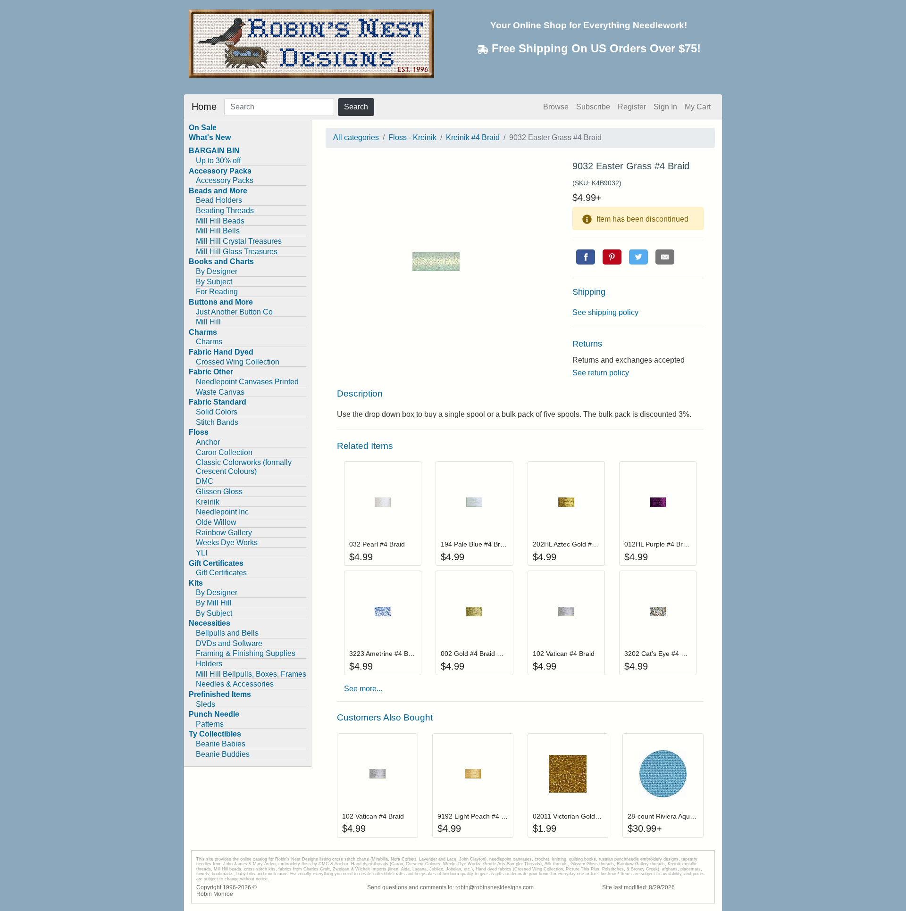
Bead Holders (219, 200)
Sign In (665, 107)
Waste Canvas (220, 392)
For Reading (217, 292)
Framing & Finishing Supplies (245, 653)
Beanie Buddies (223, 754)
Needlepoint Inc (222, 512)
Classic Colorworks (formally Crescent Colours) (244, 466)
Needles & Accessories (235, 684)
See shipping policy (605, 312)
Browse (556, 107)
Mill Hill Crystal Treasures (239, 241)
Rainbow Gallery (224, 533)
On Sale (203, 128)
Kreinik (207, 502)
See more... (363, 689)
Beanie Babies (220, 744)
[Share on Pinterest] (612, 257)
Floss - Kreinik (412, 137)
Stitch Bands (217, 422)
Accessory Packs (224, 180)
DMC (204, 481)
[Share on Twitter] (638, 257)
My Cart (698, 107)
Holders (209, 664)
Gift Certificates (221, 573)
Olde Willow (216, 522)
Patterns (210, 724)
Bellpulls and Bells (227, 633)
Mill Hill (208, 322)
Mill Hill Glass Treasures (236, 252)
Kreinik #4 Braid (473, 137)
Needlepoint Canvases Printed (247, 382)
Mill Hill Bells (218, 231)
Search (356, 107)
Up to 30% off (218, 161)
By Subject (214, 282)
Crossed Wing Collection (237, 362)
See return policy (600, 373)
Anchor (208, 442)
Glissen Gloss (219, 492)
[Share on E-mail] (664, 257)
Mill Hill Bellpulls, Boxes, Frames (251, 674)
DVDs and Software (229, 643)
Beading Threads (225, 211)
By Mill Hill (214, 603)
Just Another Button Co (234, 312)
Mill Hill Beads (220, 221)
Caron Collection (224, 452)
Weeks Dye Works (227, 542)
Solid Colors (216, 412)
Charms (209, 342)
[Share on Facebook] (585, 257)
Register (632, 107)
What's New (210, 137)
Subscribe (593, 107)
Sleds (205, 704)
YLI (201, 553)
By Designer (216, 271)
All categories (356, 137)
